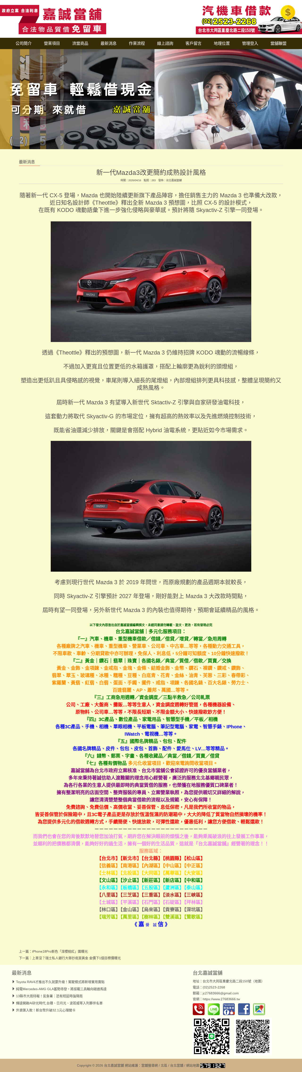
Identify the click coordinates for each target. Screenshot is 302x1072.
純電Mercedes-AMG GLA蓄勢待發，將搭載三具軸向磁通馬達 (61, 989)
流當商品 (80, 43)
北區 (164, 1065)
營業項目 (52, 43)
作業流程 (137, 43)
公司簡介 (24, 43)
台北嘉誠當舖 (174, 180)
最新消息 (109, 43)
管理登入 (250, 43)
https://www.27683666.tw (221, 999)
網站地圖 (192, 1065)
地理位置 (222, 43)
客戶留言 (193, 43)
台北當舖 (176, 1065)
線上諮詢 (165, 43)
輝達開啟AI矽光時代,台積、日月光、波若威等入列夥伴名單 (59, 1003)
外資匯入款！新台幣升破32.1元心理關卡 (46, 1010)
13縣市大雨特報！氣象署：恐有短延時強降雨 (49, 996)
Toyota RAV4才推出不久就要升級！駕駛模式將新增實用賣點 (60, 982)
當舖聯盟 (278, 43)
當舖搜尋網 (149, 1065)
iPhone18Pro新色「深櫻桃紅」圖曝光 (60, 951)
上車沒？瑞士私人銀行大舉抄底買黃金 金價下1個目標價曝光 (76, 958)
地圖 (258, 981)
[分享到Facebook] (245, 1009)
